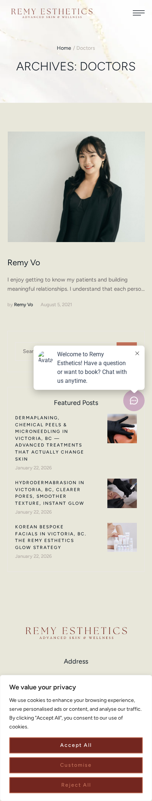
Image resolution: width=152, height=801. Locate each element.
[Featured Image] (76, 187)
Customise (76, 765)
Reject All (76, 785)
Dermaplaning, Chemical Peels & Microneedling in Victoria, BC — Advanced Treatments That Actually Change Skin (49, 438)
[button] (139, 13)
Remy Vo (23, 262)
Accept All (76, 745)
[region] (76, 738)
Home (64, 48)
